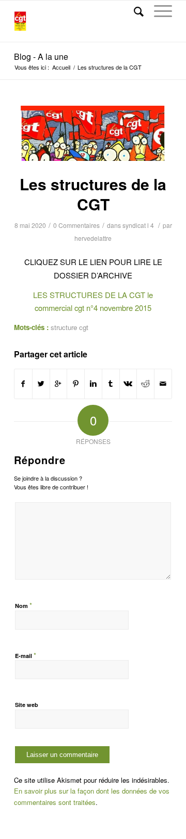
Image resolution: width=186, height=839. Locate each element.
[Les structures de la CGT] (93, 133)
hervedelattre (93, 238)
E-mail (25, 655)
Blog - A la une (41, 56)
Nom (23, 605)
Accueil (61, 67)
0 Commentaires (76, 225)
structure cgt (69, 327)
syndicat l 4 (138, 225)
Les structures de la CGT (93, 194)
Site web (26, 705)
